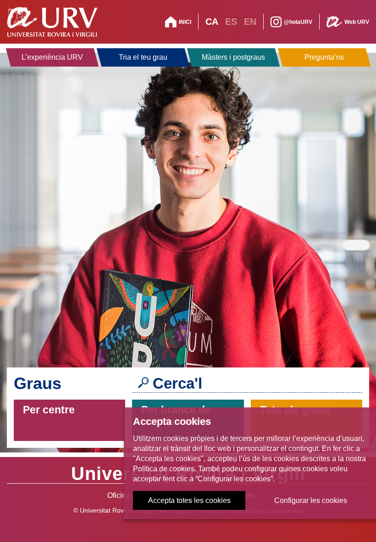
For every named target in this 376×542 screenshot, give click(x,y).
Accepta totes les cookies (189, 500)
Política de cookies (163, 469)
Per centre (49, 410)
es (231, 22)
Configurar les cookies (310, 500)
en (250, 22)
